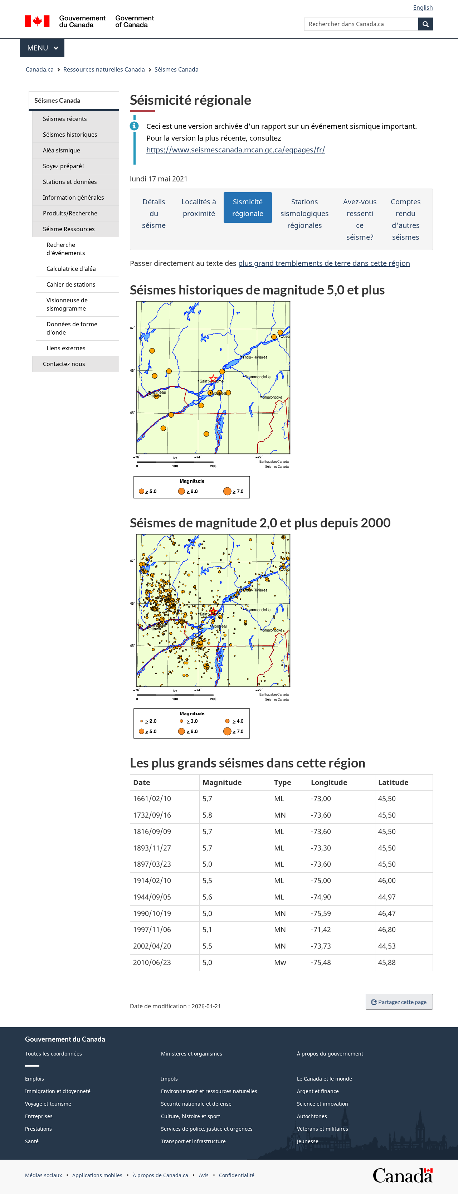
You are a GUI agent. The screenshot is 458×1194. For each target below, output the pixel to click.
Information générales (73, 197)
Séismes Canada (177, 69)
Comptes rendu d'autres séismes (406, 219)
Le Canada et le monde (324, 1078)
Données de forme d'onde (72, 328)
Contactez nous (64, 364)
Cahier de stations (71, 284)
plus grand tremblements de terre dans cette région (324, 263)
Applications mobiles (97, 1175)
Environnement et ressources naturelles (209, 1091)
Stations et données (70, 182)
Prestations (38, 1128)
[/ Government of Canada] (89, 22)
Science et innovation (322, 1103)
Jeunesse (307, 1141)
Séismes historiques (70, 134)
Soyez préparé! (63, 166)
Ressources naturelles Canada (104, 69)
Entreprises (39, 1116)
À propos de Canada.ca (160, 1175)
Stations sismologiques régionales (305, 213)
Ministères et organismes (191, 1053)
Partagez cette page (402, 1001)
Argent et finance (318, 1091)
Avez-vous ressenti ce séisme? (360, 219)
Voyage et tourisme (48, 1103)
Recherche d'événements (66, 249)
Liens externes (66, 348)
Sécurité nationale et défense (196, 1103)
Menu (45, 48)
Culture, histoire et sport (190, 1116)
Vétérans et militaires (322, 1128)
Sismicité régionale (247, 207)
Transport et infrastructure (193, 1141)
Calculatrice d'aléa (71, 269)
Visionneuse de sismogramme (67, 304)
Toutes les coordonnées (53, 1053)
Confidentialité (236, 1175)
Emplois (34, 1078)
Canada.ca (40, 69)
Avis (204, 1175)
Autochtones (312, 1116)
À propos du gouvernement (330, 1053)
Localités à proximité (198, 207)
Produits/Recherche (70, 213)
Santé (32, 1141)
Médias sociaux (43, 1175)
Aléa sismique (61, 150)
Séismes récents (65, 119)
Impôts (169, 1078)
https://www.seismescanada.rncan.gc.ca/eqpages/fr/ (235, 150)
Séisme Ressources (69, 229)
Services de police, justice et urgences (207, 1128)
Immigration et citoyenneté (58, 1091)
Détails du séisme (154, 213)
